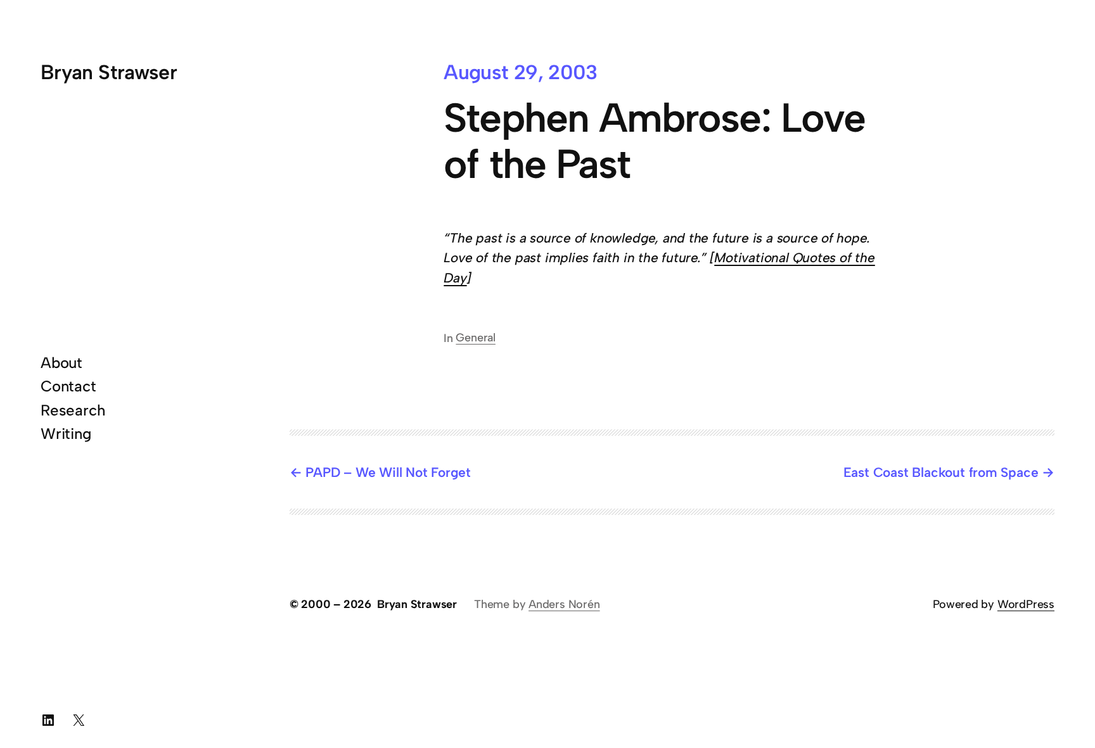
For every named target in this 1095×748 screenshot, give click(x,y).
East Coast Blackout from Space (941, 472)
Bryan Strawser (109, 72)
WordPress (1025, 604)
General (476, 338)
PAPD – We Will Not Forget (388, 472)
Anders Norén (563, 604)
